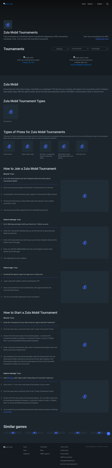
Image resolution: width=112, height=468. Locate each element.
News (41, 450)
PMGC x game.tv (45, 453)
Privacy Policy (64, 453)
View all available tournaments (81, 65)
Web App (10, 378)
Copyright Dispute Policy (67, 460)
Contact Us (26, 453)
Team (25, 450)
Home (25, 447)
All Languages (96, 48)
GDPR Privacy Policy (66, 457)
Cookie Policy (64, 450)
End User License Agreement (68, 464)
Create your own (102, 39)
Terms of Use (64, 447)
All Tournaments (77, 48)
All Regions (60, 49)
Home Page (8, 412)
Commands (43, 447)
